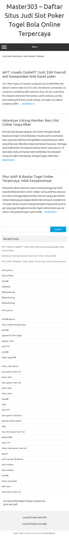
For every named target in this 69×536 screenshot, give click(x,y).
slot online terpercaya (14, 324)
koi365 (5, 330)
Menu (34, 47)
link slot (6, 486)
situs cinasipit (9, 481)
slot (4, 404)
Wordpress (49, 533)
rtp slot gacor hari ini (13, 432)
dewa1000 (7, 437)
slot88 (5, 281)
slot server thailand (12, 459)
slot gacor (7, 270)
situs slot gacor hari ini (14, 448)
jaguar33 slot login (12, 335)
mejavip (6, 286)
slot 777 (6, 443)
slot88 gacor (8, 319)
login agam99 (9, 357)
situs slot (7, 377)
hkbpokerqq (8, 292)
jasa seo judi (10, 504)
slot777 (6, 346)
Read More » (28, 103)
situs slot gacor (10, 366)
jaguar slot (8, 341)
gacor (5, 453)
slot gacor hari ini (11, 371)
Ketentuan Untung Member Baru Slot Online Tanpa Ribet (30, 122)
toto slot (7, 388)
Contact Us (39, 501)
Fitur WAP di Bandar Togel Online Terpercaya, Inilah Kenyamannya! (27, 179)
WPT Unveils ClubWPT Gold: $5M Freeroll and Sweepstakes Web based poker (34, 74)
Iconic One (18, 533)
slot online (7, 275)
